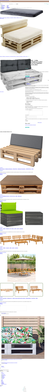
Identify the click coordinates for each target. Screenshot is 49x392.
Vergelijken (2, 383)
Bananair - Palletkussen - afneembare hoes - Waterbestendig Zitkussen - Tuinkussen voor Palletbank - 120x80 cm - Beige (14, 56)
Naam (26, 116)
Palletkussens (35, 80)
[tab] (28, 83)
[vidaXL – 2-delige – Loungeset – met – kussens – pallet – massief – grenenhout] (21, 226)
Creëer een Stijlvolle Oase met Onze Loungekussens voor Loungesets (9, 362)
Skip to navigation (2, 0)
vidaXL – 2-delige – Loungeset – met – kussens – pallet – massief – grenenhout (11, 228)
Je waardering (27, 109)
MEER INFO (27, 127)
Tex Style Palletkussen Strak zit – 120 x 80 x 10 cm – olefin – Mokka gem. (11, 196)
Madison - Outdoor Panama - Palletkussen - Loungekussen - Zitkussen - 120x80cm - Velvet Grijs (11, 17)
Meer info (27, 76)
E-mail (26, 117)
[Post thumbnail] (22, 358)
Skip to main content (6, 0)
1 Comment (5, 363)
